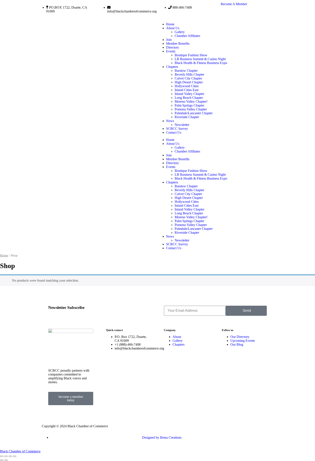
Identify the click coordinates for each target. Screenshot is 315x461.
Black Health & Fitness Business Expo (201, 63)
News (170, 121)
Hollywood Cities (187, 86)
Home (170, 24)
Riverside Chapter (187, 117)
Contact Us (173, 132)
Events (170, 51)
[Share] (10, 456)
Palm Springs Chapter (189, 105)
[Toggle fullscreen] (6, 456)
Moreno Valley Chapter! (191, 101)
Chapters (172, 67)
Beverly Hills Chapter (189, 74)
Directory (172, 47)
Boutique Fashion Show (191, 55)
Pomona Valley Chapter (191, 109)
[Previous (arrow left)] (1, 460)
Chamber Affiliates (187, 36)
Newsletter (182, 125)
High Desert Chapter (189, 82)
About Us (172, 28)
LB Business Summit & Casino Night (200, 59)
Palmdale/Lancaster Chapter (194, 113)
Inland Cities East (186, 90)
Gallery (180, 32)
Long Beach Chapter (189, 97)
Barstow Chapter (186, 70)
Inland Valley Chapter (189, 94)
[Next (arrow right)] (6, 460)
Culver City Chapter (188, 78)
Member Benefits (177, 43)
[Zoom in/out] (1, 456)
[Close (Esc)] (14, 456)
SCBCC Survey (177, 128)
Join (169, 39)
